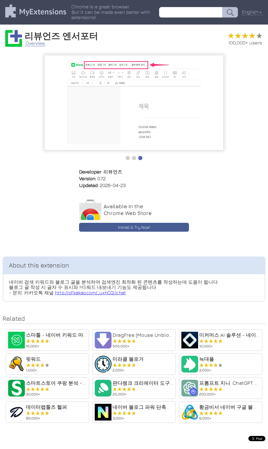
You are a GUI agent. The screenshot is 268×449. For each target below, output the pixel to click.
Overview (35, 43)
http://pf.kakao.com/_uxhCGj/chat (90, 292)
